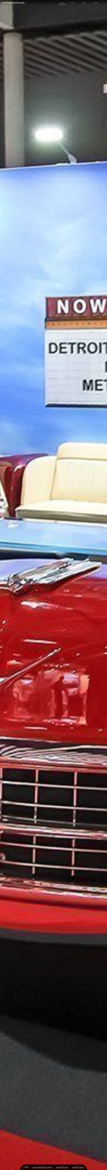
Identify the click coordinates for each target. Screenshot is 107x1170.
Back (26, 1167)
